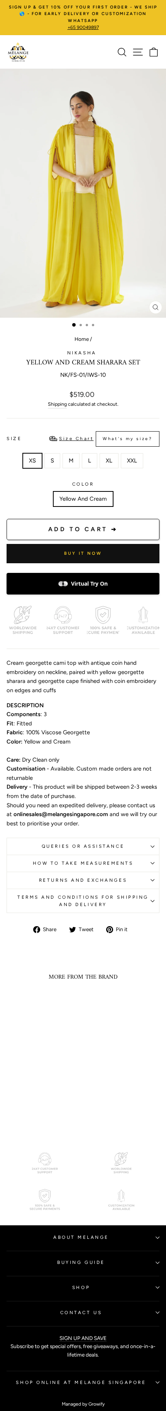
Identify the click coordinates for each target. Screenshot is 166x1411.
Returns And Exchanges (83, 880)
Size (79, 438)
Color (83, 484)
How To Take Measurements (83, 863)
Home (82, 339)
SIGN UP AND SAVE (83, 1338)
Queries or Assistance (83, 846)
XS (32, 460)
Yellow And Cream (83, 498)
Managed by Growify (83, 1404)
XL (109, 460)
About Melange (81, 1237)
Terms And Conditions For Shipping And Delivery (83, 900)
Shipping (57, 404)
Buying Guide (81, 1262)
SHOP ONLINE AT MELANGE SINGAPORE (81, 1382)
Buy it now (83, 553)
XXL (132, 460)
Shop (81, 1287)
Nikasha (83, 353)
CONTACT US (81, 1312)
